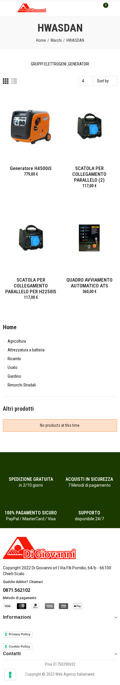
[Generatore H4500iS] (31, 126)
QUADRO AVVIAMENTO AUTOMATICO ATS (89, 283)
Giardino (14, 376)
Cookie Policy (19, 646)
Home (10, 327)
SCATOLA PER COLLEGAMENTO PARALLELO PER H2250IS (30, 285)
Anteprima (44, 102)
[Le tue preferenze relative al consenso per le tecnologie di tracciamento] (10, 674)
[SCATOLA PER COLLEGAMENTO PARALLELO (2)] (89, 126)
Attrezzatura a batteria (26, 350)
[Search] (93, 7)
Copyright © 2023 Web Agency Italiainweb (60, 674)
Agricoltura (17, 341)
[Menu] (5, 8)
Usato (12, 367)
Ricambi (14, 358)
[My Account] (114, 8)
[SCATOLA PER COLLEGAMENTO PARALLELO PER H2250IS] (31, 238)
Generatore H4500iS (31, 168)
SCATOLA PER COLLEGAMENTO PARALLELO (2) (89, 174)
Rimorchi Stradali (22, 385)
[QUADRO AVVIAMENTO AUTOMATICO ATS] (89, 238)
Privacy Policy (19, 634)
